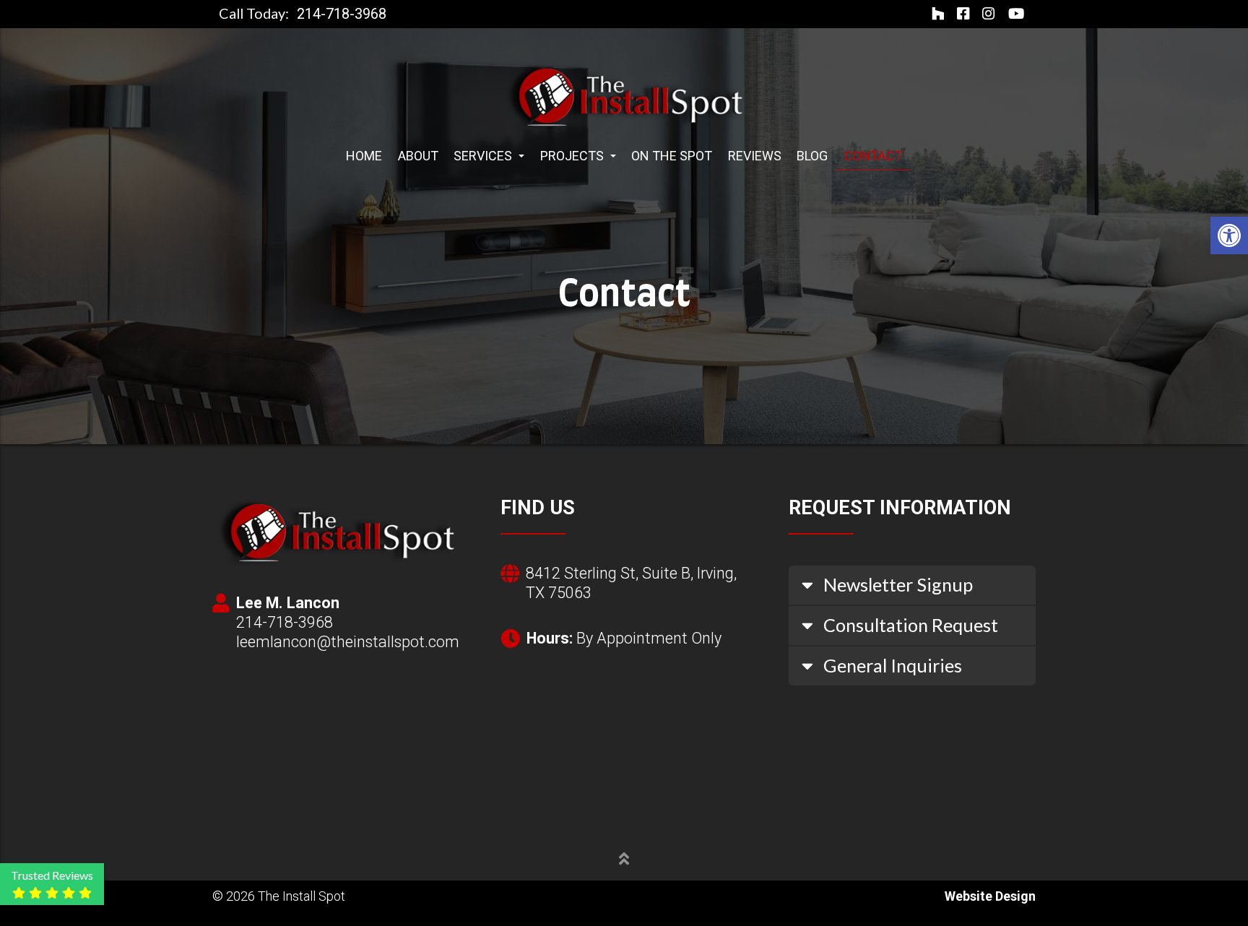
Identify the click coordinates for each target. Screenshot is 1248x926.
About (418, 155)
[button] (1229, 235)
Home (364, 155)
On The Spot (671, 155)
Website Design (990, 896)
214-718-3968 (341, 14)
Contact (873, 155)
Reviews (754, 155)
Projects (573, 155)
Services (484, 155)
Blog (812, 155)
